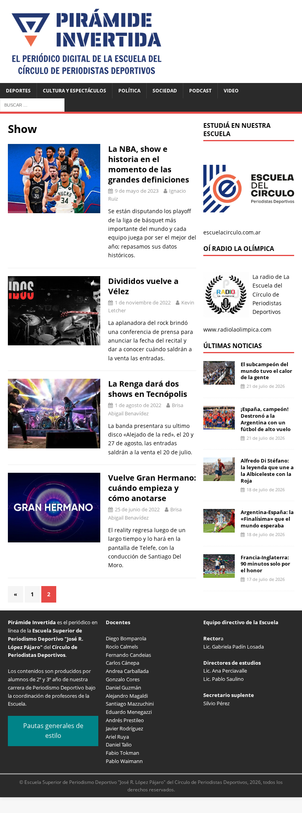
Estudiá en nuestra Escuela (237, 129)
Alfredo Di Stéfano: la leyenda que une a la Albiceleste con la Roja (267, 470)
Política (129, 90)
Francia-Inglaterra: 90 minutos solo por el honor (265, 564)
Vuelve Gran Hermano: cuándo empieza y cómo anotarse (152, 487)
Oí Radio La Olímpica (238, 248)
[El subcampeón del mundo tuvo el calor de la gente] (219, 379)
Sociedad (165, 90)
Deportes (18, 90)
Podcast (200, 90)
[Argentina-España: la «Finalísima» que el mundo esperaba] (219, 528)
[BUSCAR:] (32, 104)
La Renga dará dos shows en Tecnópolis (147, 388)
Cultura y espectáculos (74, 90)
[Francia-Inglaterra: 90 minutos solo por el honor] (219, 573)
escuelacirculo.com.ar (232, 232)
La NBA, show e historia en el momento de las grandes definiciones (148, 164)
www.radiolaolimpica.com (237, 329)
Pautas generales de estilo (53, 730)
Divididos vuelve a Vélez (143, 286)
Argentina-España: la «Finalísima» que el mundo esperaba (267, 519)
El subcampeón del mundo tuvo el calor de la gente (266, 371)
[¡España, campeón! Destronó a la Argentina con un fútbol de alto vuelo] (219, 425)
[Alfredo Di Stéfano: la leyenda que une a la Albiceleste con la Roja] (219, 476)
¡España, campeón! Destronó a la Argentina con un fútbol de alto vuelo (266, 419)
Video (231, 90)
